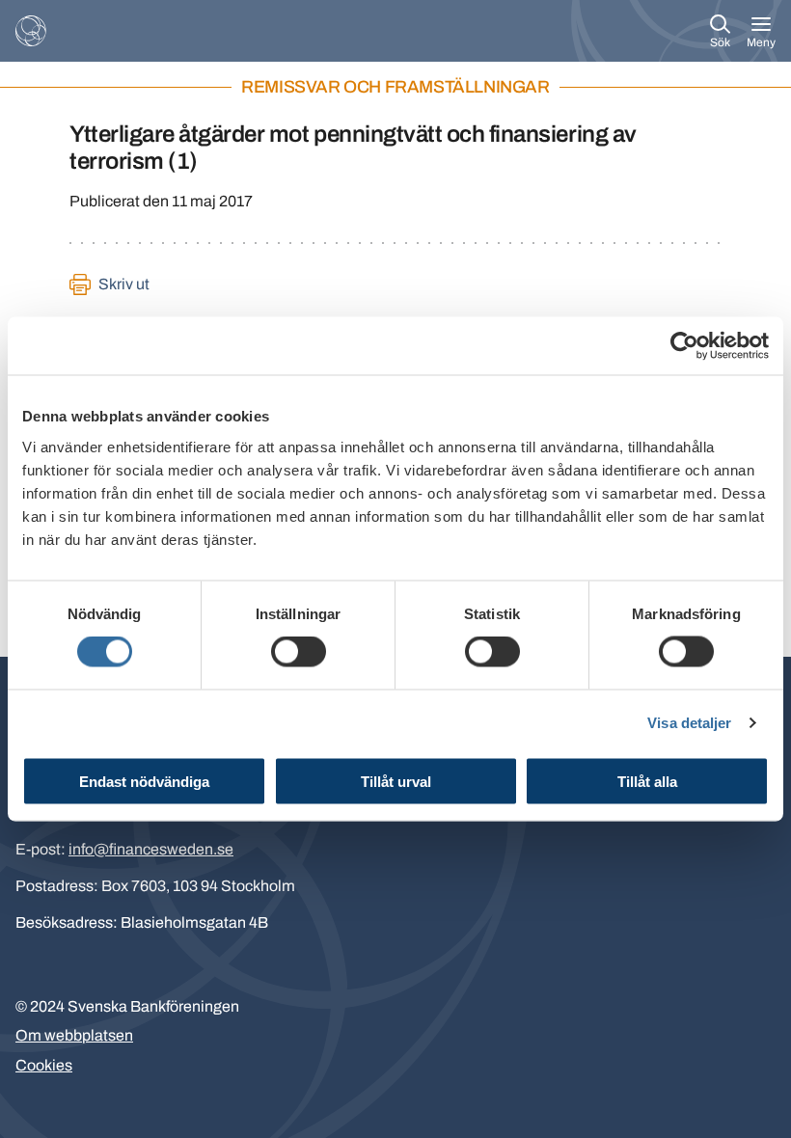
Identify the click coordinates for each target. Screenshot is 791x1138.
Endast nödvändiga (144, 780)
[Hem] (30, 30)
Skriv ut (124, 284)
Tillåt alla (647, 780)
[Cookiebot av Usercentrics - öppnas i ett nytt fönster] (684, 346)
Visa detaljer (689, 723)
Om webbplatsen (74, 1035)
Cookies (43, 1065)
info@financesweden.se (150, 849)
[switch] (298, 652)
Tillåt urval (396, 780)
